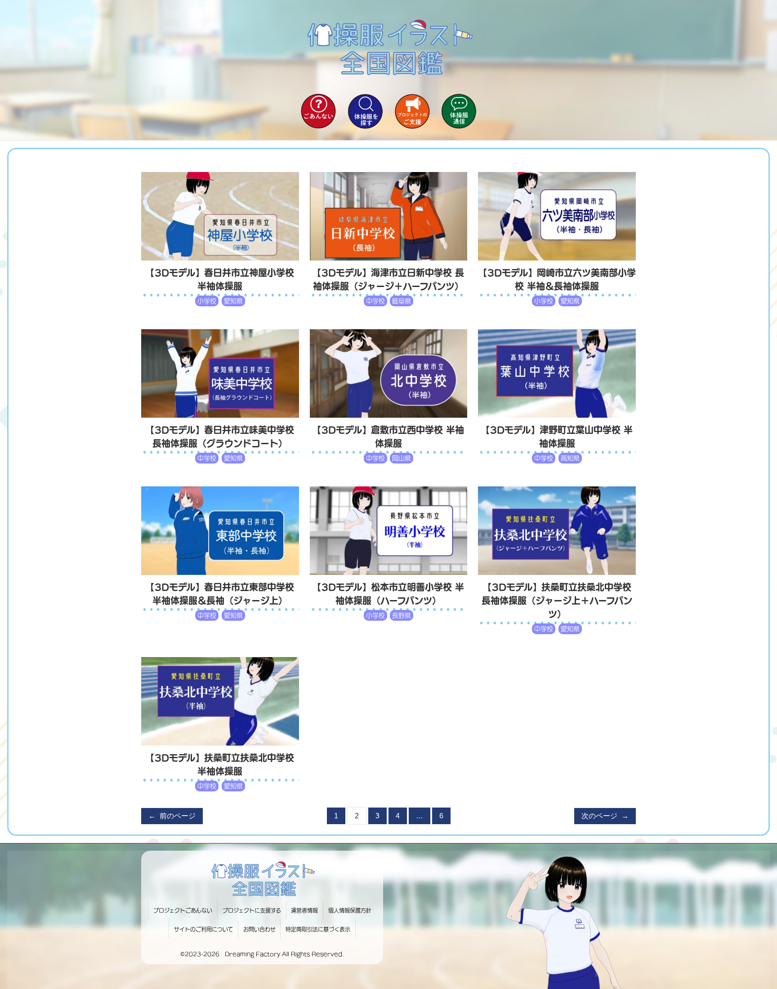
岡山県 (401, 458)
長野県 (401, 615)
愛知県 (233, 301)
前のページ (172, 816)
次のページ (605, 816)
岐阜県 (401, 301)
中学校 (375, 301)
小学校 (206, 301)
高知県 (570, 458)
